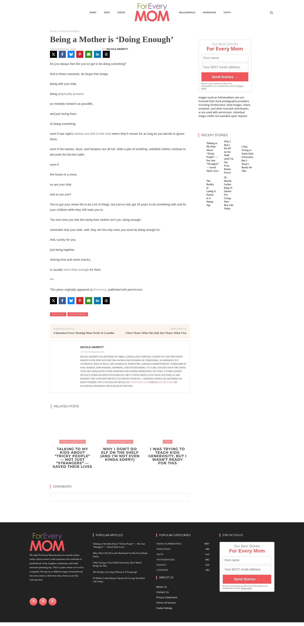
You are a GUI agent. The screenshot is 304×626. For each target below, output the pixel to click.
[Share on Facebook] (62, 54)
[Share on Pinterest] (79, 54)
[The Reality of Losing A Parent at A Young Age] (201, 180)
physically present (70, 94)
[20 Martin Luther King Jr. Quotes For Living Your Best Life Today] (218, 180)
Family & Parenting (69, 31)
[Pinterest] (52, 602)
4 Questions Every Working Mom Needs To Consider (84, 333)
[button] (271, 12)
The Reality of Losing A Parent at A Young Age (115, 572)
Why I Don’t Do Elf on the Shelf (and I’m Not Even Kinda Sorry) (120, 454)
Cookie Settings (164, 608)
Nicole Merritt (117, 49)
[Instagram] (43, 602)
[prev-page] (116, 475)
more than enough (76, 269)
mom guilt (58, 314)
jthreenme (99, 289)
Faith (167, 441)
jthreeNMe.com (139, 382)
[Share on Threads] (106, 54)
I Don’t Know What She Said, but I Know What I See (155, 333)
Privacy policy (246, 588)
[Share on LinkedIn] (97, 54)
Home (53, 31)
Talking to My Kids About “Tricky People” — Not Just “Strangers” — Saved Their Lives (72, 458)
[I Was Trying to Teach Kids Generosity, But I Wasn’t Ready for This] (167, 427)
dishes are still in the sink (93, 133)
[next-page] (122, 475)
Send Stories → (225, 76)
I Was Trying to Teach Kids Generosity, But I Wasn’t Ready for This (167, 456)
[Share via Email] (88, 54)
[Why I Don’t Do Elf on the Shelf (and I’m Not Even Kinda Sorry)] (119, 427)
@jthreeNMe (165, 382)
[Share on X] (53, 54)
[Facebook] (33, 602)
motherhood (77, 314)
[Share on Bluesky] (71, 54)
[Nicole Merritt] (65, 367)
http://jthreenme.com (92, 352)
